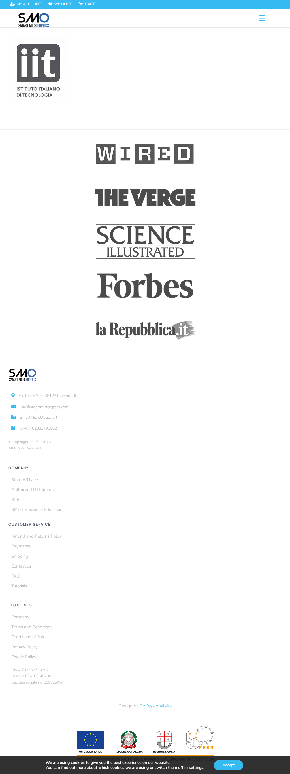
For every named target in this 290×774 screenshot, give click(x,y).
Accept (228, 765)
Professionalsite (156, 706)
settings (196, 767)
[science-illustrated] (145, 224)
